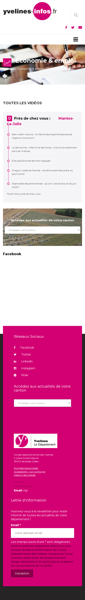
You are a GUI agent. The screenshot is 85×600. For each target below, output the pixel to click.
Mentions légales (23, 486)
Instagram (28, 368)
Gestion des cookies (24, 474)
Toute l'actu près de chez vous (24, 193)
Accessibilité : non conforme (29, 471)
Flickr (24, 375)
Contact (18, 482)
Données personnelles (26, 468)
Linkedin (27, 361)
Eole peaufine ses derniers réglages (31, 160)
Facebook (27, 347)
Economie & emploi (30, 69)
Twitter (26, 354)
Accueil (8, 69)
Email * (16, 525)
